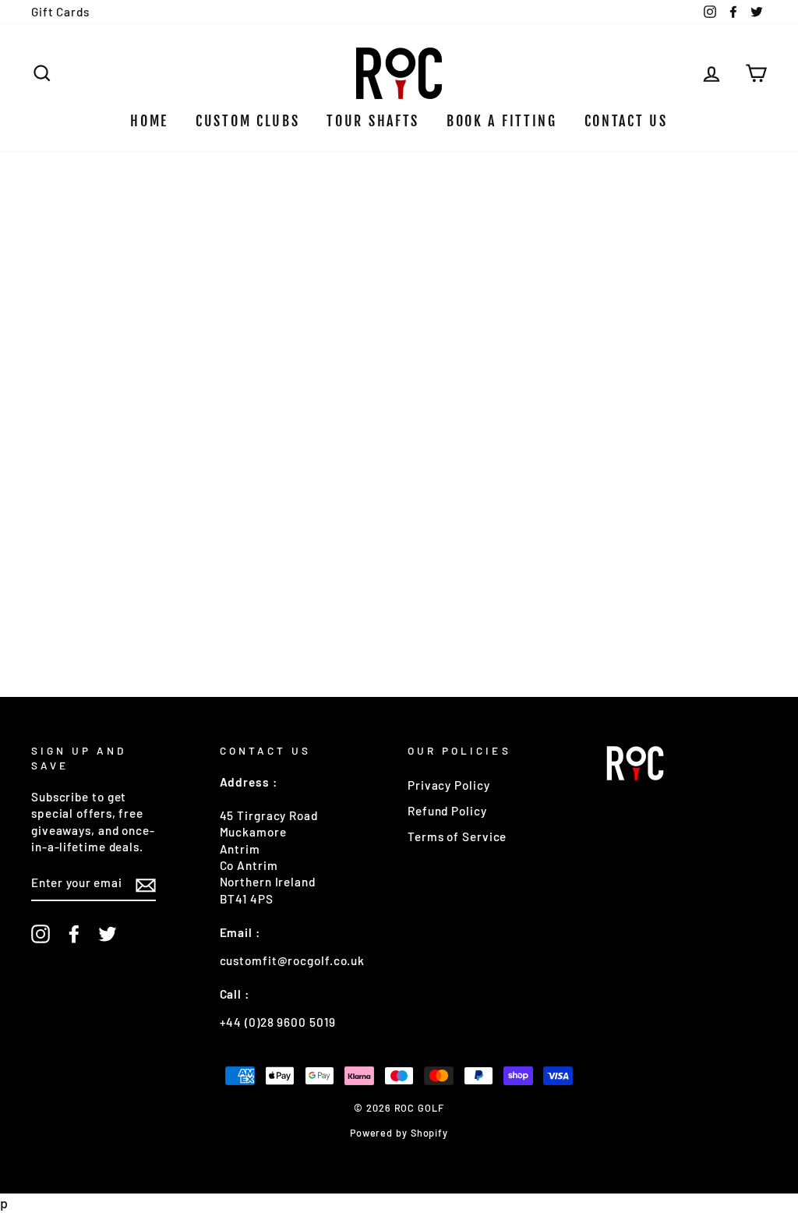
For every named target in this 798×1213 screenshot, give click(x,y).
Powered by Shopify (399, 1132)
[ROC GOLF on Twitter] (107, 934)
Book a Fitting (502, 120)
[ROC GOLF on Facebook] (74, 934)
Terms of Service (457, 836)
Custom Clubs (247, 120)
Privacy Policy (449, 785)
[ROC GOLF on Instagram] (40, 934)
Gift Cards (60, 12)
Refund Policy (447, 811)
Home (149, 120)
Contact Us (626, 120)
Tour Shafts (373, 120)
